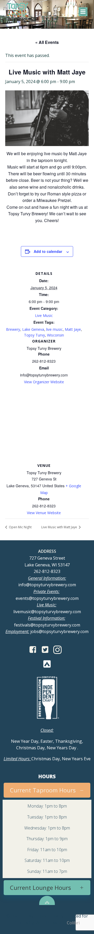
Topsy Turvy (34, 335)
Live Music (44, 315)
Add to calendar (48, 251)
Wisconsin (55, 335)
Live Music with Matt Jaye (59, 527)
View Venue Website (44, 512)
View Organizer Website (44, 381)
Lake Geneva (33, 329)
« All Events (47, 42)
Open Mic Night (20, 527)
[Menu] (83, 11)
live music (54, 329)
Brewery (13, 329)
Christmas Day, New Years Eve (47, 759)
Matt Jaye (73, 329)
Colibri (73, 923)
